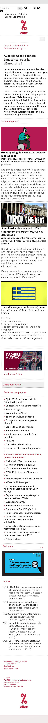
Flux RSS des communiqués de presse (17, 680)
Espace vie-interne (15, 17)
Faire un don (10, 14)
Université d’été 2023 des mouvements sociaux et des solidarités (18, 519)
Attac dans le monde (11, 668)
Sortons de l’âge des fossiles (21, 461)
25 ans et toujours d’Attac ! (20, 417)
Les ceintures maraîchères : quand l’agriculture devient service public (23, 605)
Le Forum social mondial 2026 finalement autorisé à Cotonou (25, 644)
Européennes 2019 (15, 502)
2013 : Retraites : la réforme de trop (21, 473)
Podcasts (8, 546)
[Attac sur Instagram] (34, 8)
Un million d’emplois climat (20, 465)
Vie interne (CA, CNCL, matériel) (15, 662)
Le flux (6, 581)
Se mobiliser (21, 46)
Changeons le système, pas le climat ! (20, 422)
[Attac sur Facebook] (30, 8)
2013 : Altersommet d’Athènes (21, 468)
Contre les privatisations (18, 444)
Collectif (28, 647)
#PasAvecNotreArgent (17, 482)
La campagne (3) (10, 121)
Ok (20, 8)
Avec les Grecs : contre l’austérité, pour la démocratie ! (22, 456)
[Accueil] (24, 27)
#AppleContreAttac (16, 413)
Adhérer (23, 14)
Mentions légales (10, 684)
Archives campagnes (15, 48)
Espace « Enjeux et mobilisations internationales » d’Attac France (25, 593)
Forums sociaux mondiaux (19, 506)
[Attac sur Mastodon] (38, 8)
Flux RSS (7, 678)
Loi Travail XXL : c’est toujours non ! (22, 449)
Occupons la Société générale (21, 509)
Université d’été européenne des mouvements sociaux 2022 (22, 534)
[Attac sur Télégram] (2, 11)
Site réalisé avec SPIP (12, 682)
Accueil (8, 46)
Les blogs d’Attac (10, 664)
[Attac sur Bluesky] (26, 8)
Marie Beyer (31, 608)
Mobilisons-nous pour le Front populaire (21, 435)
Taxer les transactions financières (23, 513)
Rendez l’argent (14, 409)
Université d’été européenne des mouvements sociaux (22, 527)
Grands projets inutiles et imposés (24, 479)
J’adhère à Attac (13, 374)
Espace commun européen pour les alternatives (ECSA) (21, 497)
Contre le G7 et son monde (19, 427)
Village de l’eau (13, 539)
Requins (10, 441)
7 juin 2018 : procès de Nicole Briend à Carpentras (20, 400)
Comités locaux (9, 666)
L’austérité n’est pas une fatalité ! (23, 406)
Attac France (16, 647)
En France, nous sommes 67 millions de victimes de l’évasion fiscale (21, 489)
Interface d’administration (13, 686)
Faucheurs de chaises (17, 431)
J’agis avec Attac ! (12, 385)
